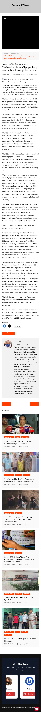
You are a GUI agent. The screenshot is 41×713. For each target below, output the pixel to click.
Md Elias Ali (7, 75)
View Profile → (8, 694)
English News (33, 75)
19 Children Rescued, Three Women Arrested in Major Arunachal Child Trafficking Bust (18, 519)
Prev (7, 404)
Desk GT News (10, 447)
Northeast (18, 513)
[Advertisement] (20, 35)
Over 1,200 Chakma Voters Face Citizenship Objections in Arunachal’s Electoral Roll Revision (19, 559)
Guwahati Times (20, 5)
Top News (25, 437)
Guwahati (18, 475)
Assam (17, 437)
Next (33, 404)
